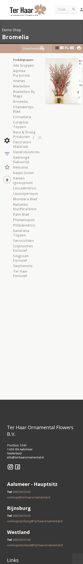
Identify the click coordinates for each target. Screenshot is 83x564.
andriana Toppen (21, 233)
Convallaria (22, 117)
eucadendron (24, 188)
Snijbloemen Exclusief (23, 248)
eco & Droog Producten (24, 134)
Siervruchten (23, 240)
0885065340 (21, 540)
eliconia (20, 167)
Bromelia (20, 101)
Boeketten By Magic (24, 93)
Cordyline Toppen (20, 124)
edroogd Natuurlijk (21, 159)
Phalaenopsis (24, 220)
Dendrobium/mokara (30, 152)
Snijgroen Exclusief (21, 258)
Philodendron (24, 225)
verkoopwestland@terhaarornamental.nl (35, 545)
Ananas (19, 81)
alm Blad (21, 214)
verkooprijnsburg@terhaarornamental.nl (34, 521)
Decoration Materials (22, 144)
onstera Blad (25, 199)
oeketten (21, 86)
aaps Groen (23, 173)
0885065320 (21, 516)
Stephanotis (23, 266)
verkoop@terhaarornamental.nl (28, 497)
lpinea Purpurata (21, 73)
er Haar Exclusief (20, 273)
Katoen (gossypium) (23, 180)
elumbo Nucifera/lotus (24, 206)
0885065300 (21, 492)
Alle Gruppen (23, 65)
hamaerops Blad (23, 109)
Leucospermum (25, 193)
